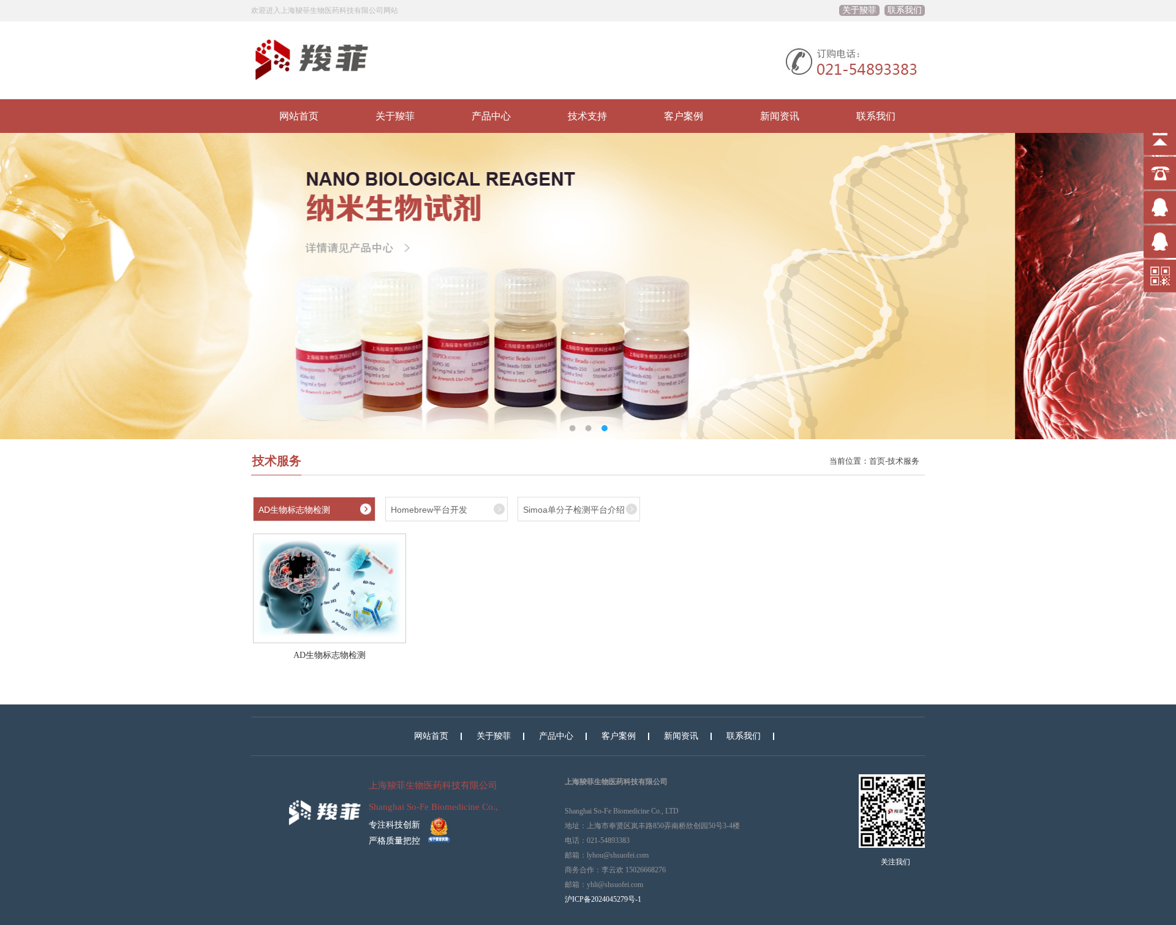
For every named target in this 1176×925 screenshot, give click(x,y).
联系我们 (905, 10)
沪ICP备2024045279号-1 (603, 899)
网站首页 (298, 116)
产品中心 (491, 116)
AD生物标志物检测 (294, 510)
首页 (877, 461)
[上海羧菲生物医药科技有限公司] (324, 803)
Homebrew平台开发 (429, 510)
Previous (18, 276)
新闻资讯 (779, 116)
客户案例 (683, 116)
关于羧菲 (859, 10)
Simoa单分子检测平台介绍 (574, 510)
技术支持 (587, 116)
